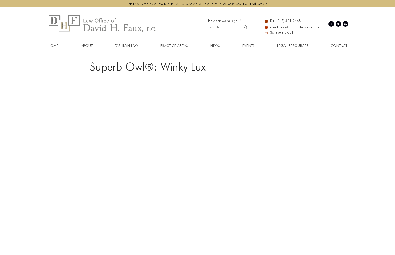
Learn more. (258, 3)
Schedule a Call (281, 32)
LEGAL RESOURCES (292, 45)
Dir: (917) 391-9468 (285, 21)
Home (53, 45)
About (87, 45)
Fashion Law (126, 45)
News (215, 45)
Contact (339, 45)
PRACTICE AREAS (174, 45)
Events (248, 45)
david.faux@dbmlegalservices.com (291, 27)
